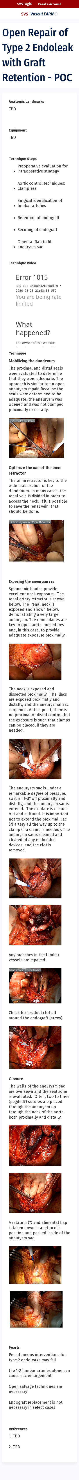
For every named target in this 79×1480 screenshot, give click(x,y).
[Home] (39, 12)
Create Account (49, 4)
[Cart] (66, 6)
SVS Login (24, 4)
